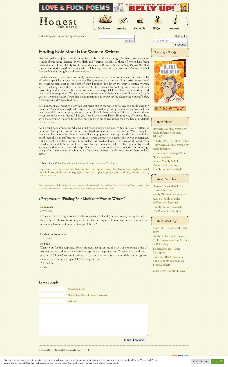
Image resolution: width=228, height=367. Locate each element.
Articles (97, 185)
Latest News (163, 122)
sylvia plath (83, 172)
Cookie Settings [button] (200, 361)
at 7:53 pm (46, 211)
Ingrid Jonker (104, 169)
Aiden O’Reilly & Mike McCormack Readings (166, 163)
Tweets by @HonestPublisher (168, 271)
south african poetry (63, 172)
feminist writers (84, 169)
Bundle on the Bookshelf (167, 170)
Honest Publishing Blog (115, 185)
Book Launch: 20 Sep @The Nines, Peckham (169, 155)
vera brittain (123, 172)
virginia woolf (140, 172)
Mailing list (181, 37)
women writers (47, 176)
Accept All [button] (217, 361)
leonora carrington (129, 169)
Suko (43, 207)
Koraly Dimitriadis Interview (169, 194)
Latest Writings (165, 221)
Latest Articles (165, 179)
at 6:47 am (46, 238)
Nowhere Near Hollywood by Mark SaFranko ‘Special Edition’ (170, 133)
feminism (68, 169)
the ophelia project (103, 172)
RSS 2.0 (54, 188)
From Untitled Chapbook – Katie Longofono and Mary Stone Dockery (169, 261)
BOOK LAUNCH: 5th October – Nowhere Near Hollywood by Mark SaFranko (171, 145)
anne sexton (53, 169)
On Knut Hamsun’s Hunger (168, 236)
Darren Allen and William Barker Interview (168, 188)
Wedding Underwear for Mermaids (73, 163)
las (114, 169)
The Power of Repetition (167, 211)
